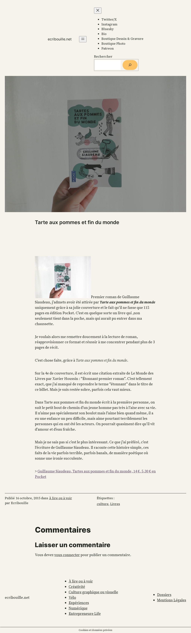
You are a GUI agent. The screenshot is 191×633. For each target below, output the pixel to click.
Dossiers (164, 594)
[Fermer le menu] (97, 10)
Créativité (77, 586)
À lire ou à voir (60, 498)
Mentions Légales (171, 600)
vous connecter (67, 554)
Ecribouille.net (60, 39)
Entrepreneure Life (85, 613)
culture (103, 504)
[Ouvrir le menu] (83, 39)
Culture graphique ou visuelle (93, 592)
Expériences (79, 602)
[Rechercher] (130, 65)
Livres (115, 504)
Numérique (78, 608)
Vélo (72, 597)
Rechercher (103, 56)
